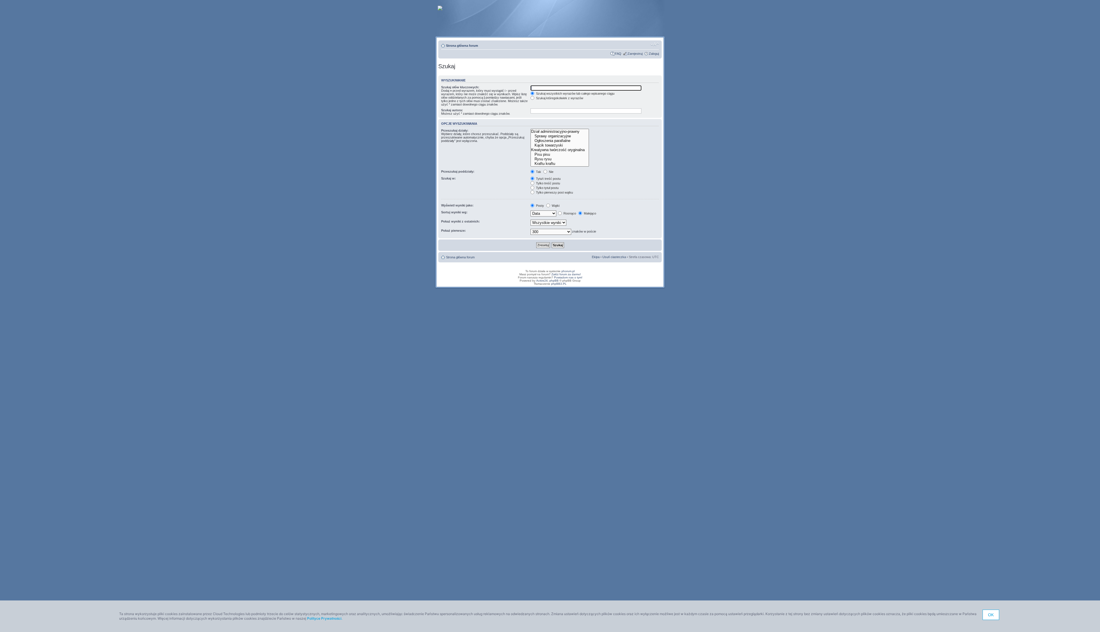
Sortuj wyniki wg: (454, 212)
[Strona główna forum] (440, 7)
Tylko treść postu (547, 183)
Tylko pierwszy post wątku (554, 192)
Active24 (542, 280)
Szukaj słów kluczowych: (460, 87)
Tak (538, 171)
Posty (539, 205)
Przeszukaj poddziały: (457, 171)
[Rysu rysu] (559, 159)
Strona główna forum (462, 45)
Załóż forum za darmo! (566, 274)
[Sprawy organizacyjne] (559, 136)
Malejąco (589, 213)
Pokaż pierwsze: (453, 230)
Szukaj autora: (452, 110)
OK (991, 615)
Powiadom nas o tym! (568, 277)
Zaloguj (654, 53)
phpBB (554, 280)
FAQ (618, 53)
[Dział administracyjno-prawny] (559, 131)
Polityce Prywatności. (324, 618)
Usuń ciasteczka (614, 257)
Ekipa (596, 257)
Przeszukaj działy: (454, 130)
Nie (550, 171)
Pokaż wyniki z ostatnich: (460, 221)
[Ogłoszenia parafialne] (559, 141)
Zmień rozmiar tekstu (655, 44)
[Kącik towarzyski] (559, 145)
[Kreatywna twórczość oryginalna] (559, 150)
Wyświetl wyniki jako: (457, 205)
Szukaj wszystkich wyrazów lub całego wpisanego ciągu (574, 93)
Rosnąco (569, 213)
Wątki (555, 205)
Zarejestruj (635, 53)
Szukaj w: (448, 178)
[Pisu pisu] (559, 154)
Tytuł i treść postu (548, 178)
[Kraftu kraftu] (559, 163)
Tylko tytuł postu (547, 188)
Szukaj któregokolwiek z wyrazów (559, 98)
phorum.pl (568, 271)
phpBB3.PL (559, 283)
